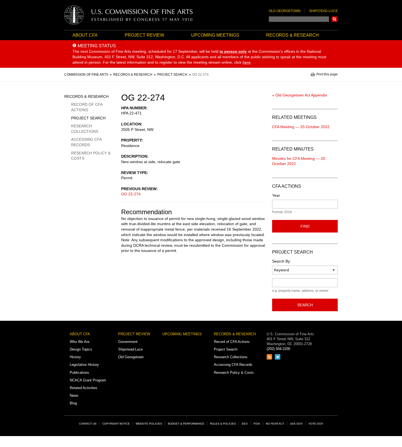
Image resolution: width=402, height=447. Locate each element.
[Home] (128, 15)
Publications (79, 372)
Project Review (144, 35)
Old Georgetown (285, 11)
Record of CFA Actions (86, 107)
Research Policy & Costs (90, 156)
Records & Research (292, 35)
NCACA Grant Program (88, 380)
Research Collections (84, 129)
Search (334, 19)
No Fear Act (275, 423)
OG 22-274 (131, 194)
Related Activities (83, 388)
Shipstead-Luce (323, 11)
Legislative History (84, 365)
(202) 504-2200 (278, 349)
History (75, 357)
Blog (73, 403)
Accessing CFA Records (86, 142)
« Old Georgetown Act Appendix (299, 95)
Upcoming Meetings (215, 35)
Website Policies (149, 423)
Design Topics (81, 349)
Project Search (88, 118)
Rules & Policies (223, 423)
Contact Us (88, 423)
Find (305, 226)
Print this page (327, 74)
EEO (245, 423)
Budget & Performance (186, 423)
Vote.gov (315, 423)
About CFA (85, 35)
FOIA (257, 423)
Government (128, 342)
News (74, 395)
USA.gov (296, 423)
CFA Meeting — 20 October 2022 (301, 127)
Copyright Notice (116, 423)
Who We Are (79, 342)
